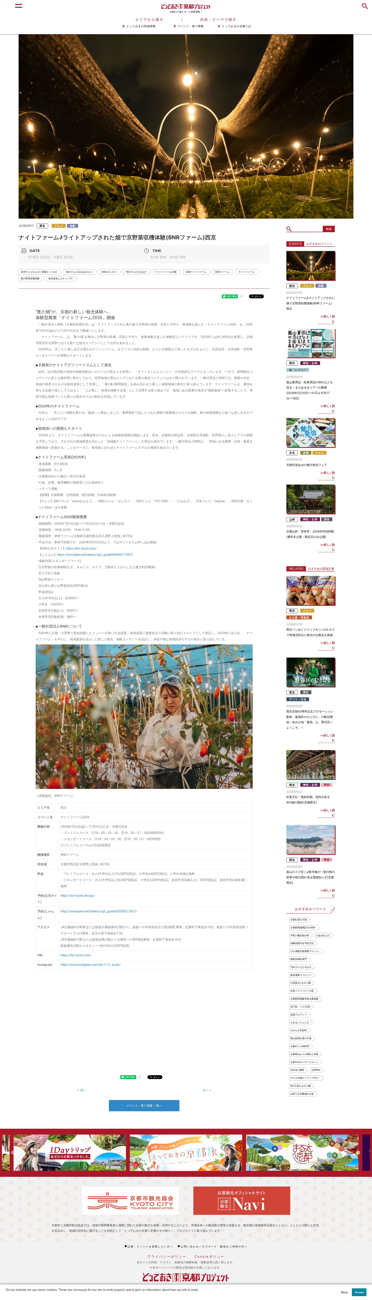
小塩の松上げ (323, 935)
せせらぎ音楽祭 (298, 1030)
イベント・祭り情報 (190, 26)
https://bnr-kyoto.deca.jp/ (78, 896)
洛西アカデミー (298, 1014)
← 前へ (81, 1090)
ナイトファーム (247, 271)
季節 (327, 784)
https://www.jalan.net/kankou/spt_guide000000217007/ (95, 555)
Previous (13, 1153)
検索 (329, 229)
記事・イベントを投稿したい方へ (150, 1246)
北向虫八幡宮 (297, 1069)
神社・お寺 (310, 363)
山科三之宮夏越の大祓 (302, 1093)
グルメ (58, 225)
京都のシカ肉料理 (299, 1046)
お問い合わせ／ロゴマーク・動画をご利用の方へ (214, 1246)
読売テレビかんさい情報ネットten (39, 271)
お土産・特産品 (299, 617)
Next (358, 1153)
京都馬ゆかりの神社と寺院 (304, 1054)
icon (365, 8)
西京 (42, 225)
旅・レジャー (298, 369)
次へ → (207, 1090)
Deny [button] (344, 1292)
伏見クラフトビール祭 (302, 990)
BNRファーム (222, 271)
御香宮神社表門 (298, 959)
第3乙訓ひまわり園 (300, 1085)
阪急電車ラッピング (300, 975)
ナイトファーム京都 (165, 271)
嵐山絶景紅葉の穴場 (300, 1038)
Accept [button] (359, 1292)
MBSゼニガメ (109, 271)
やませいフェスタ (299, 1022)
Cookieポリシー (210, 1256)
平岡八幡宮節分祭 (299, 935)
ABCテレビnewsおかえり (79, 271)
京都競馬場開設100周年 (303, 927)
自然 (306, 452)
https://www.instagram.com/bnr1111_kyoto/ (91, 965)
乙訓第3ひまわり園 (300, 982)
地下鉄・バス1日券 (300, 1006)
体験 (73, 225)
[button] (6, 1295)
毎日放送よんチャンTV (60, 278)
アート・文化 (298, 699)
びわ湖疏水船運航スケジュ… (305, 951)
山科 (292, 519)
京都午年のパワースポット (304, 1062)
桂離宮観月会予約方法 (302, 943)
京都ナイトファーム (195, 271)
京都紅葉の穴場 (298, 919)
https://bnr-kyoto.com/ (81, 548)
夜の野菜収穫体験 (30, 278)
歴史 (327, 519)
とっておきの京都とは (236, 26)
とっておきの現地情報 (141, 26)
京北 (292, 452)
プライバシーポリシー (167, 1256)
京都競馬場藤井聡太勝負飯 (304, 998)
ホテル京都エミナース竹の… (305, 1077)
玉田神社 (315, 1069)
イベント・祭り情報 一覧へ (144, 1105)
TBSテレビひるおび (136, 271)
